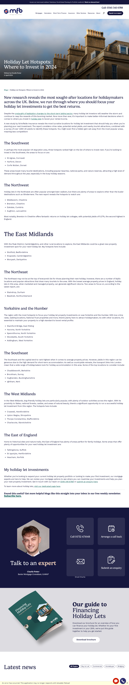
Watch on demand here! (92, 2)
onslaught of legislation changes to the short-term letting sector (43, 113)
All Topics (74, 666)
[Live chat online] (116, 681)
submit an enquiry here (87, 482)
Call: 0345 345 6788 (112, 7)
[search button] (104, 13)
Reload (67, 683)
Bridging (121, 666)
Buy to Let (85, 666)
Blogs (6, 90)
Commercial (97, 666)
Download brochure (86, 639)
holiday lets (36, 119)
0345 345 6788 (67, 482)
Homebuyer (109, 666)
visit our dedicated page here (47, 486)
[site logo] (13, 11)
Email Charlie (80, 577)
